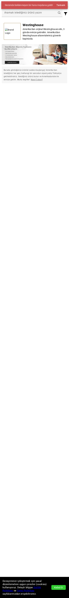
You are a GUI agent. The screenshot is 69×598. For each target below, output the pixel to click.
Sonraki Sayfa (56, 95)
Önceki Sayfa (13, 95)
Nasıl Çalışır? (37, 80)
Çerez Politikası (25, 590)
